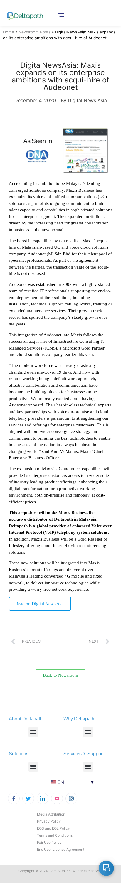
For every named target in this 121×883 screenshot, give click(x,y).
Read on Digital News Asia (40, 603)
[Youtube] (57, 798)
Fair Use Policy (49, 842)
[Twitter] (28, 798)
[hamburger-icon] (60, 15)
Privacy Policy (49, 821)
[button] (33, 732)
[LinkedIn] (42, 798)
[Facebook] (14, 798)
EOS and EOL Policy (53, 828)
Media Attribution (51, 814)
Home (8, 32)
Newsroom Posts (35, 32)
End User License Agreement (60, 849)
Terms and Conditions (55, 835)
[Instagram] (71, 798)
